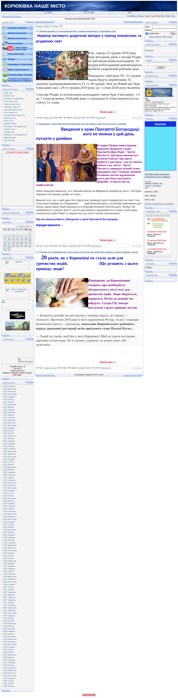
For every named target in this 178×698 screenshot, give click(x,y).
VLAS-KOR (77, 118)
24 (9, 246)
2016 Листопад (9, 582)
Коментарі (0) (101, 118)
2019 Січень (8, 649)
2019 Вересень (10, 670)
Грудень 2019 (24, 226)
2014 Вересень (10, 514)
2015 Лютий (8, 527)
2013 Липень (8, 477)
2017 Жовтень (9, 610)
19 (17, 243)
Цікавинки (8, 137)
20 (22, 243)
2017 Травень (9, 597)
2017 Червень (9, 600)
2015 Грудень (9, 553)
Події (6, 93)
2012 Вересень (10, 451)
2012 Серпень (9, 449)
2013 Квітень (8, 470)
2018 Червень (9, 631)
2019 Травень (9, 660)
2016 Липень (8, 571)
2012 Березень (9, 436)
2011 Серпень (9, 418)
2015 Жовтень (9, 548)
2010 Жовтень (9, 391)
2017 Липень (8, 603)
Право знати (9, 104)
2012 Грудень (9, 459)
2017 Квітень (8, 595)
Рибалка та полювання (14, 135)
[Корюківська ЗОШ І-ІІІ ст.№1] (17, 278)
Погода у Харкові (165, 204)
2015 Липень (8, 540)
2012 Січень (8, 431)
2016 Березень (9, 561)
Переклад (149, 50)
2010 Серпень (9, 386)
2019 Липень (8, 665)
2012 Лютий (8, 433)
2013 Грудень (9, 490)
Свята (6, 121)
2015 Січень (8, 524)
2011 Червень (9, 412)
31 (9, 249)
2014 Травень (9, 504)
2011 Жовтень (9, 423)
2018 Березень (9, 623)
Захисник (8, 118)
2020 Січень (8, 681)
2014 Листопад (9, 519)
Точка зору (8, 101)
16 (5, 243)
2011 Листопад (9, 425)
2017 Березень (9, 592)
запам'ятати (153, 33)
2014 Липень (8, 509)
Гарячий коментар (12, 110)
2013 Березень (9, 467)
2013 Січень (8, 462)
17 (9, 243)
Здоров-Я (8, 124)
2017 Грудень (9, 616)
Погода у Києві (151, 204)
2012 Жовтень (9, 454)
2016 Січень (8, 556)
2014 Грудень (9, 522)
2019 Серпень (9, 668)
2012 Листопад (9, 457)
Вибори (7, 96)
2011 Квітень (8, 407)
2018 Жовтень (9, 642)
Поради (7, 132)
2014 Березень (9, 498)
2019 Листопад (9, 676)
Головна (39, 26)
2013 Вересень (10, 483)
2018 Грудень (9, 647)
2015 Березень (9, 530)
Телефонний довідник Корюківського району (157, 175)
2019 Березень (9, 655)
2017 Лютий (8, 590)
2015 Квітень (8, 532)
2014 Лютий (8, 496)
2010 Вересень (10, 389)
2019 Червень (9, 663)
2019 (47, 26)
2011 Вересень (9, 420)
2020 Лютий (8, 683)
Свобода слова (10, 107)
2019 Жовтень (9, 673)
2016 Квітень (8, 563)
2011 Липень (8, 415)
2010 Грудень (9, 397)
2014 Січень (8, 493)
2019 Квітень (8, 657)
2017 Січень (8, 587)
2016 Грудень (9, 584)
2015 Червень (9, 537)
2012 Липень (8, 446)
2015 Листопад (9, 550)
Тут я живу (8, 112)
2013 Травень (9, 472)
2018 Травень (9, 629)
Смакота (7, 129)
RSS (173, 16)
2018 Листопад (9, 644)
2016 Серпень (9, 574)
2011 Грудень (9, 428)
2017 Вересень (10, 608)
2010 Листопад (9, 394)
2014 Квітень (8, 501)
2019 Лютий (8, 652)
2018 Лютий (8, 621)
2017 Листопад (9, 613)
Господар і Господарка (13, 126)
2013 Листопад (9, 488)
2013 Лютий (8, 464)
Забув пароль (155, 36)
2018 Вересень (10, 639)
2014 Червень (9, 506)
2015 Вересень (10, 545)
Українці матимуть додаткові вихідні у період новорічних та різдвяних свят (77, 31)
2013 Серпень (9, 480)
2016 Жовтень (9, 579)
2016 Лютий (8, 558)
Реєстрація (167, 36)
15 (30, 239)
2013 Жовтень (9, 485)
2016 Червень (9, 569)
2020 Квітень (8, 686)
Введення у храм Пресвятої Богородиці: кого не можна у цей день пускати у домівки (82, 124)
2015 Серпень (9, 543)
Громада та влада (11, 98)
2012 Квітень (8, 438)
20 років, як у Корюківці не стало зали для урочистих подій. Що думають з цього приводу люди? (88, 252)
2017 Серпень (9, 605)
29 (30, 246)
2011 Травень (9, 410)
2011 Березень (9, 404)
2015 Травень (9, 535)
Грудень (54, 26)
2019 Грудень (9, 678)
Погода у (153, 186)
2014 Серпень (9, 511)
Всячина (7, 140)
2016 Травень (9, 566)
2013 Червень (9, 475)
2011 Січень (8, 399)
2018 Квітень (8, 626)
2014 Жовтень (9, 517)
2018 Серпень (9, 636)
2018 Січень (8, 618)
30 (5, 249)
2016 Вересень (10, 576)
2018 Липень (8, 634)
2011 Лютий (8, 402)
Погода (148, 181)
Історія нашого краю (13, 115)
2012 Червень (9, 444)
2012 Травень (9, 441)
